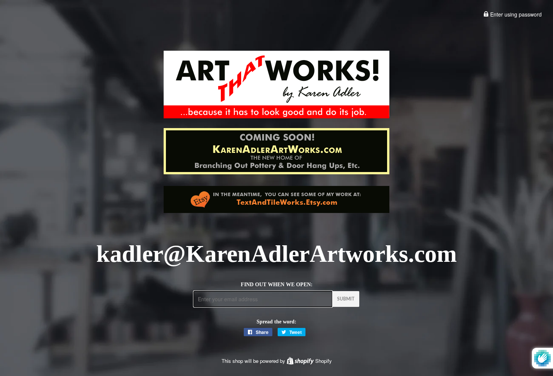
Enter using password (515, 14)
